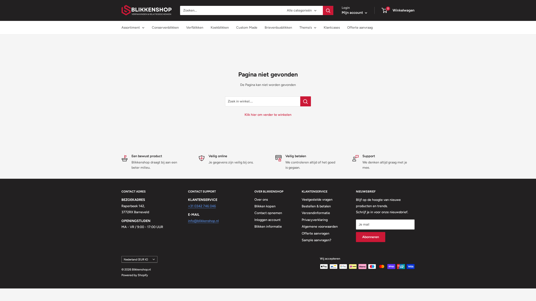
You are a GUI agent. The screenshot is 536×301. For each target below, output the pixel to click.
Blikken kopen (265, 206)
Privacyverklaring (315, 220)
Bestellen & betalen (316, 206)
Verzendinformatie (316, 213)
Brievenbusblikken (278, 27)
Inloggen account (267, 220)
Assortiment (130, 27)
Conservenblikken (165, 27)
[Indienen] (328, 10)
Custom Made (246, 27)
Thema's (305, 27)
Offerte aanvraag (360, 27)
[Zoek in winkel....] (305, 101)
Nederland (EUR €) (136, 259)
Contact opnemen (268, 213)
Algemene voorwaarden (320, 226)
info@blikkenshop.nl (203, 221)
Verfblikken (194, 27)
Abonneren (370, 237)
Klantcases (332, 27)
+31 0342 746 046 (202, 206)
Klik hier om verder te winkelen (268, 115)
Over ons (261, 200)
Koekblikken (220, 27)
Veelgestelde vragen (317, 200)
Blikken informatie (268, 226)
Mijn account (353, 12)
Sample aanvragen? (316, 240)
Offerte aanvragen (315, 233)
